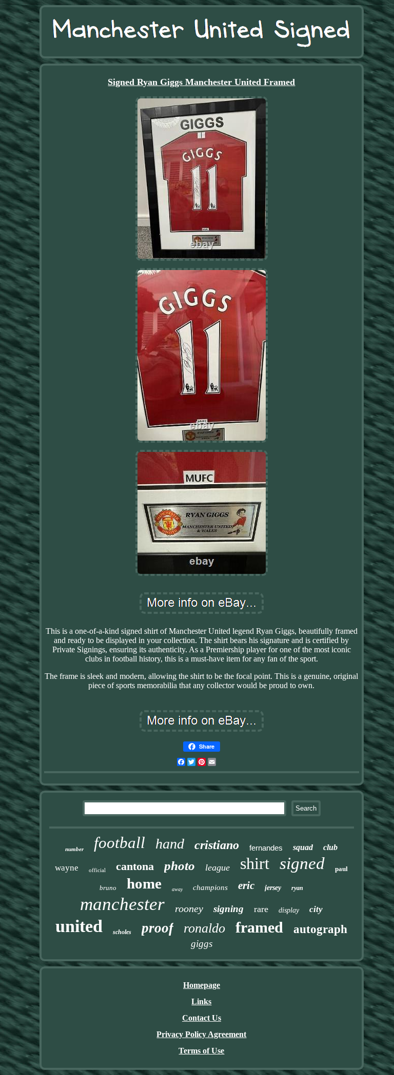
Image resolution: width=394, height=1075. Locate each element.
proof (157, 928)
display (289, 910)
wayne (66, 868)
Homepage (201, 985)
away (177, 889)
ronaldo (204, 928)
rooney (189, 908)
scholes (122, 932)
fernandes (266, 847)
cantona (135, 866)
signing (228, 908)
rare (261, 909)
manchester (122, 904)
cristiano (216, 845)
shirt (254, 863)
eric (246, 885)
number (74, 849)
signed (302, 863)
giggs (201, 943)
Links (201, 1001)
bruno (108, 888)
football (119, 843)
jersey (273, 888)
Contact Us (201, 1018)
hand (169, 844)
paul (341, 869)
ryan (297, 888)
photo (179, 866)
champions (210, 887)
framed (259, 927)
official (97, 870)
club (330, 847)
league (217, 867)
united (79, 926)
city (316, 909)
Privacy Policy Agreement (201, 1034)
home (144, 883)
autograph (320, 929)
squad (303, 847)
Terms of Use (201, 1050)
